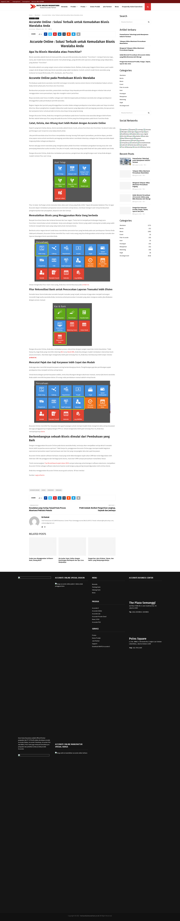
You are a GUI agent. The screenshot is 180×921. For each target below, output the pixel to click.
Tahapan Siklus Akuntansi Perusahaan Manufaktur (141, 172)
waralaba (58, 490)
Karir (121, 90)
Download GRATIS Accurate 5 (101, 646)
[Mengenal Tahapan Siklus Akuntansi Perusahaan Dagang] (125, 185)
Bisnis (37, 18)
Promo (83, 7)
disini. (43, 431)
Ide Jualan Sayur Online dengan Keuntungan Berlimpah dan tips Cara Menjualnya (71, 560)
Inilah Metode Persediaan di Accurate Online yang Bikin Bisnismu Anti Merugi (135, 56)
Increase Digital (95, 918)
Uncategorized (124, 105)
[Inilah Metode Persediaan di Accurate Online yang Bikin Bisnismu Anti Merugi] (125, 198)
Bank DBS (71, 352)
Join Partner (107, 7)
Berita (121, 78)
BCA (62, 352)
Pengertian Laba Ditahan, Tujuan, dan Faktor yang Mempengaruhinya (101, 559)
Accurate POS (96, 622)
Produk (73, 7)
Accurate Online (97, 611)
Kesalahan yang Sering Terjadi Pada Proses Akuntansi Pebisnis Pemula (47, 509)
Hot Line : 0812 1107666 (38, 1)
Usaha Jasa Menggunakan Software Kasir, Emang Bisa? (41, 559)
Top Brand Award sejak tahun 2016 (57, 463)
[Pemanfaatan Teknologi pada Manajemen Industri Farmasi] (125, 161)
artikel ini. (86, 285)
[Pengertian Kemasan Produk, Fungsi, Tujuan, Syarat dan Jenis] (125, 210)
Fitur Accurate (124, 87)
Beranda (64, 7)
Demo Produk (95, 7)
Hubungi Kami (16, 1)
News (117, 7)
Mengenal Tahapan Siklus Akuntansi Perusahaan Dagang (132, 49)
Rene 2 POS (95, 619)
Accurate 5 (95, 608)
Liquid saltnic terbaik (108, 480)
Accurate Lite (96, 614)
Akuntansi (32, 18)
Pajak (121, 102)
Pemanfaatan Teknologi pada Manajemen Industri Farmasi (141, 160)
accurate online (34, 490)
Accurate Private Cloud (99, 616)
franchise (50, 490)
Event (121, 84)
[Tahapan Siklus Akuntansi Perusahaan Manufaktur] (125, 174)
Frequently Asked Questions (132, 7)
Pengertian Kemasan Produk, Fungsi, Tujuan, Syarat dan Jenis (140, 209)
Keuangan (123, 93)
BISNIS (43, 490)
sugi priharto (39, 475)
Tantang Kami (26, 1)
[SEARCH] (148, 22)
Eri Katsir (33, 29)
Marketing (123, 99)
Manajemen (123, 96)
